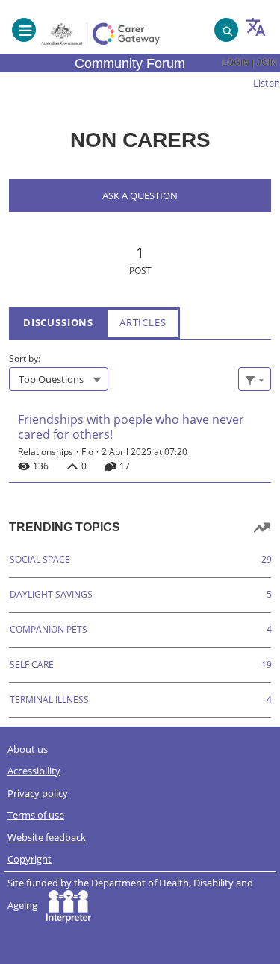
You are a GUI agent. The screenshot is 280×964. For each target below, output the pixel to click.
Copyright (29, 859)
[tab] (58, 323)
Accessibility (33, 770)
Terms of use (35, 814)
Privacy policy (37, 793)
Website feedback (46, 837)
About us (27, 749)
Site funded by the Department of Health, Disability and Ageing (130, 894)
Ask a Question (140, 195)
